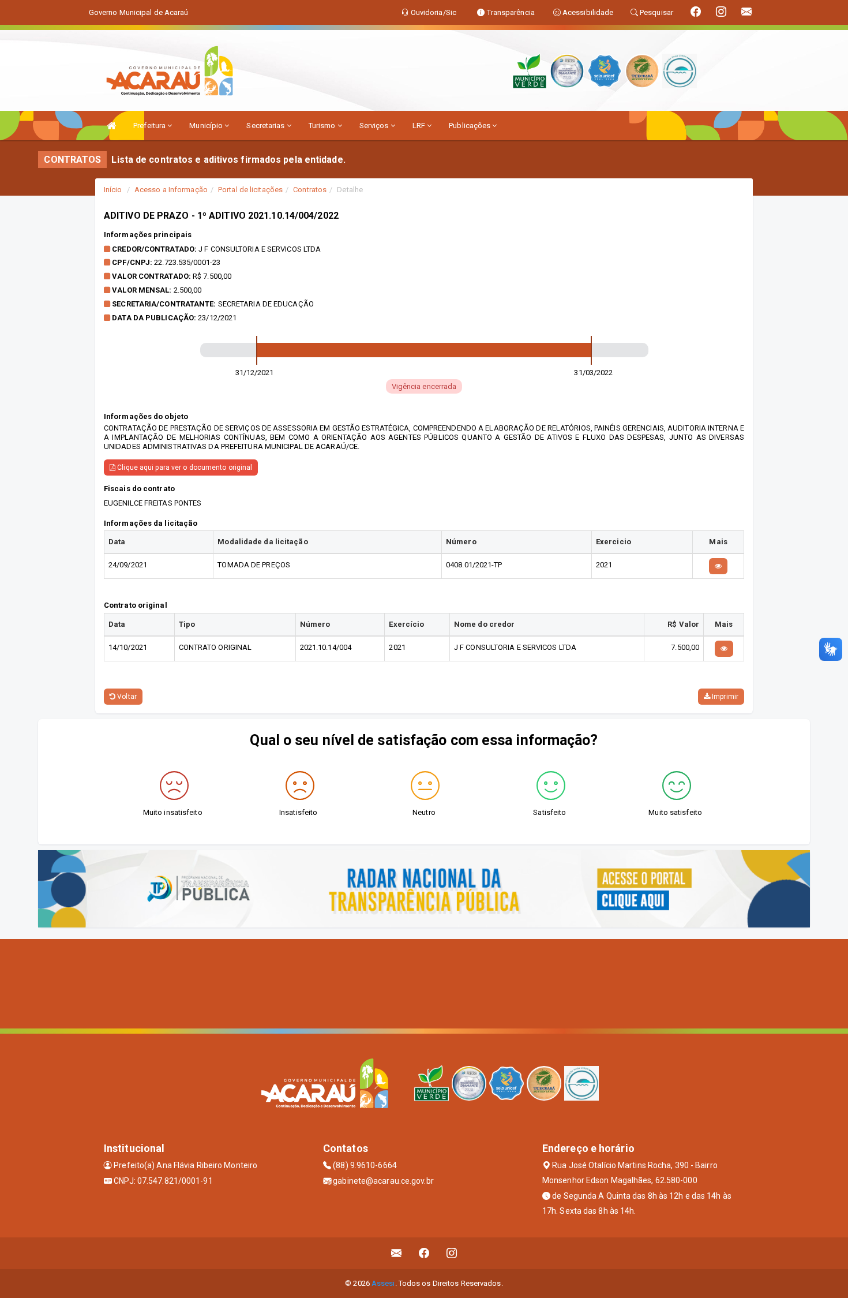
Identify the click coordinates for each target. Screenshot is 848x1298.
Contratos (310, 189)
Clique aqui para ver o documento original (183, 467)
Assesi (383, 1283)
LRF (419, 125)
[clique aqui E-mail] (397, 1253)
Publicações (470, 125)
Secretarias (266, 125)
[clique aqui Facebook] (424, 1253)
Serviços (375, 125)
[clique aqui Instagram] (452, 1253)
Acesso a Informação (171, 189)
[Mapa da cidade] (424, 982)
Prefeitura (150, 125)
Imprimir (724, 697)
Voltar (126, 697)
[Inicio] (111, 125)
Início (113, 189)
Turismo (323, 125)
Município (206, 125)
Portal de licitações (250, 189)
